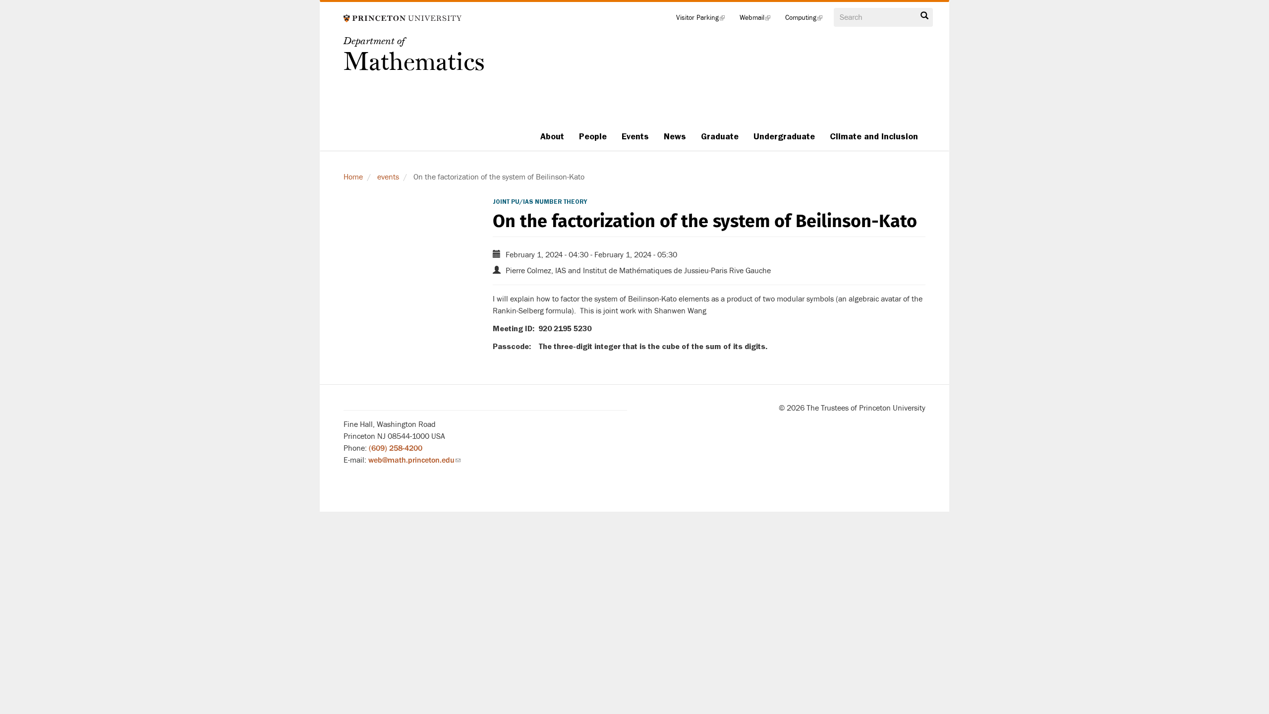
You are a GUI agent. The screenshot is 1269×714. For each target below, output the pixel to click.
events (388, 177)
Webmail (759, 19)
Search (924, 18)
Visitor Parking (704, 19)
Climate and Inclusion (874, 136)
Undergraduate (784, 136)
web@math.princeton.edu (414, 460)
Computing (807, 19)
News (675, 136)
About (552, 136)
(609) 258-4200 (395, 448)
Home (353, 177)
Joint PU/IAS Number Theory (540, 202)
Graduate (720, 136)
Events (635, 136)
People (593, 136)
